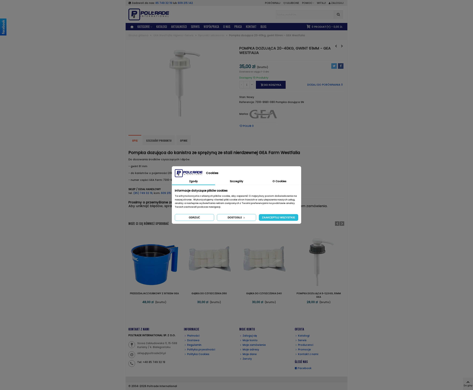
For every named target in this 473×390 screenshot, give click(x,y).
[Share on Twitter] (334, 66)
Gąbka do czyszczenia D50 (209, 293)
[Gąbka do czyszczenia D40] (264, 260)
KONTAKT (251, 26)
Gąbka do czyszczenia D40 (264, 293)
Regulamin (194, 345)
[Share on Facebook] (340, 66)
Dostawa (193, 340)
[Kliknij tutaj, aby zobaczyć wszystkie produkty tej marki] (263, 114)
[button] (308, 3)
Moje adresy (251, 349)
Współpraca (211, 26)
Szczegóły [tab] (236, 181)
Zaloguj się (250, 335)
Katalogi (161, 26)
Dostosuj (235, 217)
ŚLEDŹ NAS (301, 361)
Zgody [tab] (193, 181)
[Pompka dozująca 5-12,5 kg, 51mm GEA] (336, 46)
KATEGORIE (143, 26)
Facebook (305, 368)
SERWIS (195, 26)
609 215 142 (185, 3)
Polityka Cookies (198, 354)
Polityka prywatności (201, 349)
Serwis (302, 340)
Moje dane (250, 354)
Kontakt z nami (308, 354)
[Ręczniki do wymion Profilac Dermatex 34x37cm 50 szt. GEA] (342, 46)
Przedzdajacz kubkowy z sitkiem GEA (154, 293)
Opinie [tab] (184, 140)
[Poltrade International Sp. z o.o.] (154, 14)
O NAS (226, 26)
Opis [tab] (135, 140)
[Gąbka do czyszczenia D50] (209, 260)
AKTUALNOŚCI (179, 26)
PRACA (238, 26)
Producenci (305, 345)
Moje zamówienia (254, 345)
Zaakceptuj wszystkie (278, 217)
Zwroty (247, 359)
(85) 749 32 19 (142, 193)
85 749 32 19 (163, 3)
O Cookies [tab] (279, 181)
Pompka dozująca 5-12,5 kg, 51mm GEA (319, 295)
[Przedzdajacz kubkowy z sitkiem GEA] (154, 260)
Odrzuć (194, 217)
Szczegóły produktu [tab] (158, 140)
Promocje (304, 349)
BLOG (263, 26)
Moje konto (250, 340)
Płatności (193, 335)
